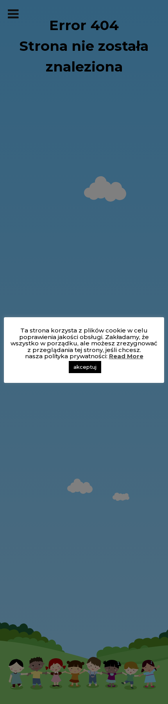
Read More (126, 356)
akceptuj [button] (85, 367)
